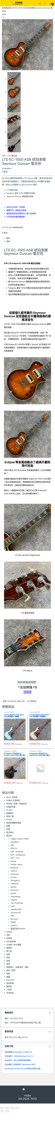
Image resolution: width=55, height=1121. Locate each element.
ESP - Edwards (17, 851)
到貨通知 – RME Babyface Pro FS (19, 1056)
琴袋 (8, 957)
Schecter (14, 890)
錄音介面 (10, 816)
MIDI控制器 (11, 941)
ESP (12, 845)
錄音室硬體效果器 (13, 823)
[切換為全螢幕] (7, 1108)
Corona (6, 712)
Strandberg (15, 896)
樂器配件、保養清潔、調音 (17, 967)
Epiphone (15, 867)
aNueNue (15, 842)
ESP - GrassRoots (18, 855)
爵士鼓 (9, 951)
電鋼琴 (9, 948)
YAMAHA (15, 883)
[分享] (12, 1108)
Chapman (15, 874)
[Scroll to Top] (27, 1104)
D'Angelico (7, 751)
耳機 (8, 829)
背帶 (8, 964)
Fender (13, 861)
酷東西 (9, 986)
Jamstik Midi (16, 909)
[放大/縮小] (2, 1108)
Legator (14, 900)
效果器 (9, 938)
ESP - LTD (6, 156)
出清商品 (10, 993)
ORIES (13, 922)
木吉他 (9, 932)
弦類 (8, 954)
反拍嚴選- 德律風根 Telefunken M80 (20, 1064)
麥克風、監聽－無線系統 (16, 803)
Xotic (13, 906)
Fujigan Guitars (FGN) (20, 839)
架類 (8, 973)
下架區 (9, 989)
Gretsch (14, 925)
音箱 (8, 961)
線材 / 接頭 (10, 970)
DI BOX (9, 810)
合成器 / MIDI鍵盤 (13, 944)
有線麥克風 (10, 807)
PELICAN (10, 980)
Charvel (14, 871)
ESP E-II (14, 848)
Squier (13, 893)
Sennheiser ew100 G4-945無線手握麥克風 (22, 1068)
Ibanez (13, 887)
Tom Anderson (17, 903)
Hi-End (9, 819)
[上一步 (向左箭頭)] (2, 1111)
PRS (12, 916)
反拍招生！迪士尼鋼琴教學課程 (18, 1060)
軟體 (8, 826)
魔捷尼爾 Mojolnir (18, 928)
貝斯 (8, 935)
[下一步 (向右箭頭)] (7, 1111)
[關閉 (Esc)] (17, 1108)
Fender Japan (16, 864)
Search (40, 3)
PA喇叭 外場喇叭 (13, 800)
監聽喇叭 (10, 813)
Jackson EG (16, 912)
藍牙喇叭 (10, 832)
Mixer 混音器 (11, 797)
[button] (3, 17)
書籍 (8, 977)
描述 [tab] (8, 238)
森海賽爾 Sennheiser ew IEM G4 (18, 1052)
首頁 (4, 8)
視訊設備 (10, 983)
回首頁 (27, 691)
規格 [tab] (8, 241)
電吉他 (8, 8)
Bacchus (14, 919)
